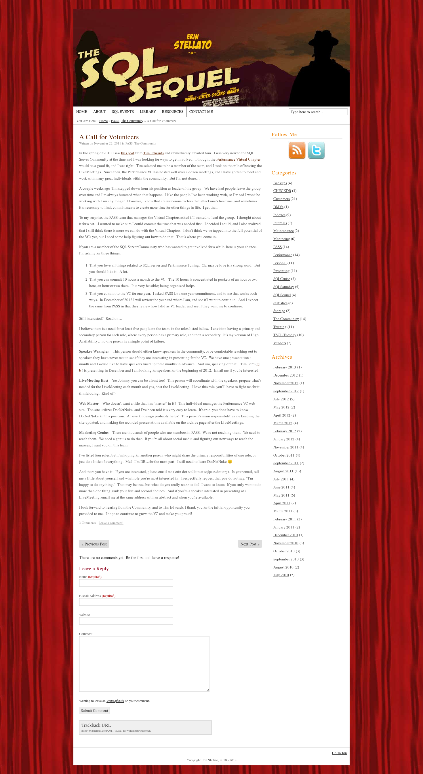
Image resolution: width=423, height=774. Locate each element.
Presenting (281, 270)
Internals (280, 222)
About (99, 111)
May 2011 (281, 495)
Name (90, 576)
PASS (115, 120)
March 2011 (282, 511)
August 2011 (283, 470)
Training (280, 326)
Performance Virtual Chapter (238, 159)
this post (127, 152)
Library (148, 111)
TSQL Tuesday (284, 334)
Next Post (250, 544)
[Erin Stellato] (211, 58)
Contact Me (201, 111)
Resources (172, 111)
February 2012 (284, 430)
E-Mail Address (97, 595)
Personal (280, 262)
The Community (132, 120)
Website (84, 614)
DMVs (278, 206)
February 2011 (284, 519)
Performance (282, 254)
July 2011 (281, 479)
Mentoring (281, 238)
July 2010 (281, 574)
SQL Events (123, 111)
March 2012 (282, 422)
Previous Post (94, 544)
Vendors (279, 342)
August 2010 (283, 567)
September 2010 (286, 559)
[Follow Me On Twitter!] (316, 158)
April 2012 (281, 415)
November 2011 (285, 447)
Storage (279, 310)
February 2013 (284, 367)
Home (81, 111)
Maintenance (283, 230)
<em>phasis (115, 700)
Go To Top (339, 753)
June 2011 (281, 487)
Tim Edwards (153, 152)
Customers (281, 198)
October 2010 (284, 551)
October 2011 (284, 455)
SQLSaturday (283, 286)
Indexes (279, 214)
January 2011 (283, 527)
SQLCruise (281, 278)
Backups (280, 182)
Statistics (280, 302)
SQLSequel (282, 294)
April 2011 (281, 502)
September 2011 (286, 462)
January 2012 (283, 439)
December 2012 (285, 375)
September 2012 (286, 390)
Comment (85, 633)
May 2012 (281, 407)
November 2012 (285, 382)
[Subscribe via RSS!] (297, 158)
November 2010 (285, 542)
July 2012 (281, 399)
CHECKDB (282, 190)
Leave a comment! (111, 522)
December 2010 (285, 534)
